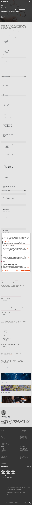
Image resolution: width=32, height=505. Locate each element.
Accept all (25, 270)
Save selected (16, 270)
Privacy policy (7, 241)
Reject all (6, 270)
